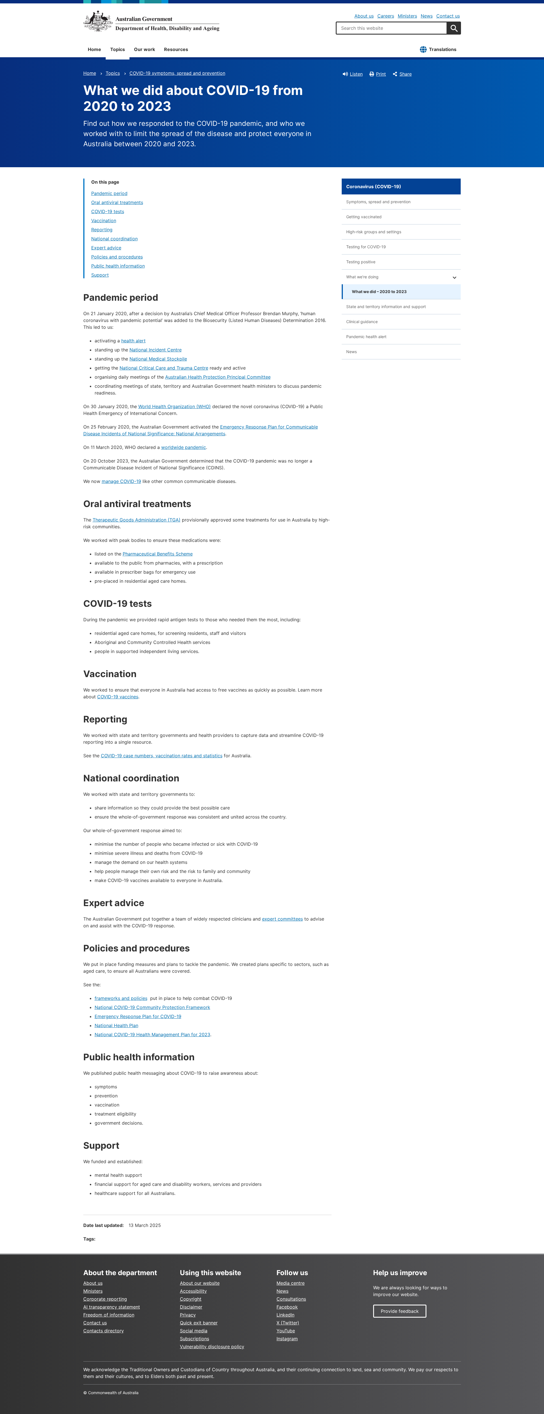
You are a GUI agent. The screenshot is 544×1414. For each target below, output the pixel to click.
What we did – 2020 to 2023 (379, 291)
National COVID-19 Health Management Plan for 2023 (152, 1034)
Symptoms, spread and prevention (378, 201)
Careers (385, 16)
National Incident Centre (155, 350)
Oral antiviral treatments (117, 202)
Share (406, 74)
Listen (356, 74)
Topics (117, 49)
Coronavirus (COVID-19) (373, 186)
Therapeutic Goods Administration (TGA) (136, 520)
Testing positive (360, 261)
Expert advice (106, 248)
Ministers (407, 16)
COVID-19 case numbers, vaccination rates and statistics (161, 755)
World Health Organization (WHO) (174, 406)
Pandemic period (109, 193)
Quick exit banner (199, 1323)
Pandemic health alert (366, 336)
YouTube (286, 1331)
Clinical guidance (362, 321)
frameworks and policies (121, 998)
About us (364, 16)
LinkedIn (285, 1315)
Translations (442, 49)
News (427, 16)
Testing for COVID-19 (366, 246)
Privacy (188, 1315)
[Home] (151, 21)
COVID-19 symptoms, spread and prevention (177, 73)
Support (100, 275)
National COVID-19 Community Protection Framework (152, 1007)
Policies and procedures (117, 257)
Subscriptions (194, 1338)
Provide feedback (400, 1311)
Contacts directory (103, 1331)
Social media (193, 1331)
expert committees (282, 919)
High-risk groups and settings (373, 231)
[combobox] (391, 28)
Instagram (287, 1338)
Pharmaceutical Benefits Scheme (158, 554)
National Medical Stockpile (158, 359)
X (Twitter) (288, 1323)
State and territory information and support (386, 306)
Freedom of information (108, 1315)
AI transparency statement (111, 1307)
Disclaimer (191, 1307)
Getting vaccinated (364, 216)
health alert (133, 341)
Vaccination (103, 220)
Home (94, 49)
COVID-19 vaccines (117, 696)
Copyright (190, 1299)
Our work (144, 49)
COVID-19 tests (107, 211)
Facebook (287, 1307)
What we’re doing (362, 276)
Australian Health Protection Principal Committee (218, 377)
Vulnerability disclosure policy (212, 1346)
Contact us (448, 16)
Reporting (101, 229)
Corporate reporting (105, 1299)
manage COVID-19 (121, 481)
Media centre (291, 1283)
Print (381, 74)
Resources (176, 49)
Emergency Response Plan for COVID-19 (138, 1016)
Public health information (118, 266)
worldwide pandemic (183, 447)
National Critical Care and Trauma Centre (164, 368)
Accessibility (193, 1291)
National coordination (114, 238)
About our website (200, 1283)
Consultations (291, 1299)
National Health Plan (116, 1025)
